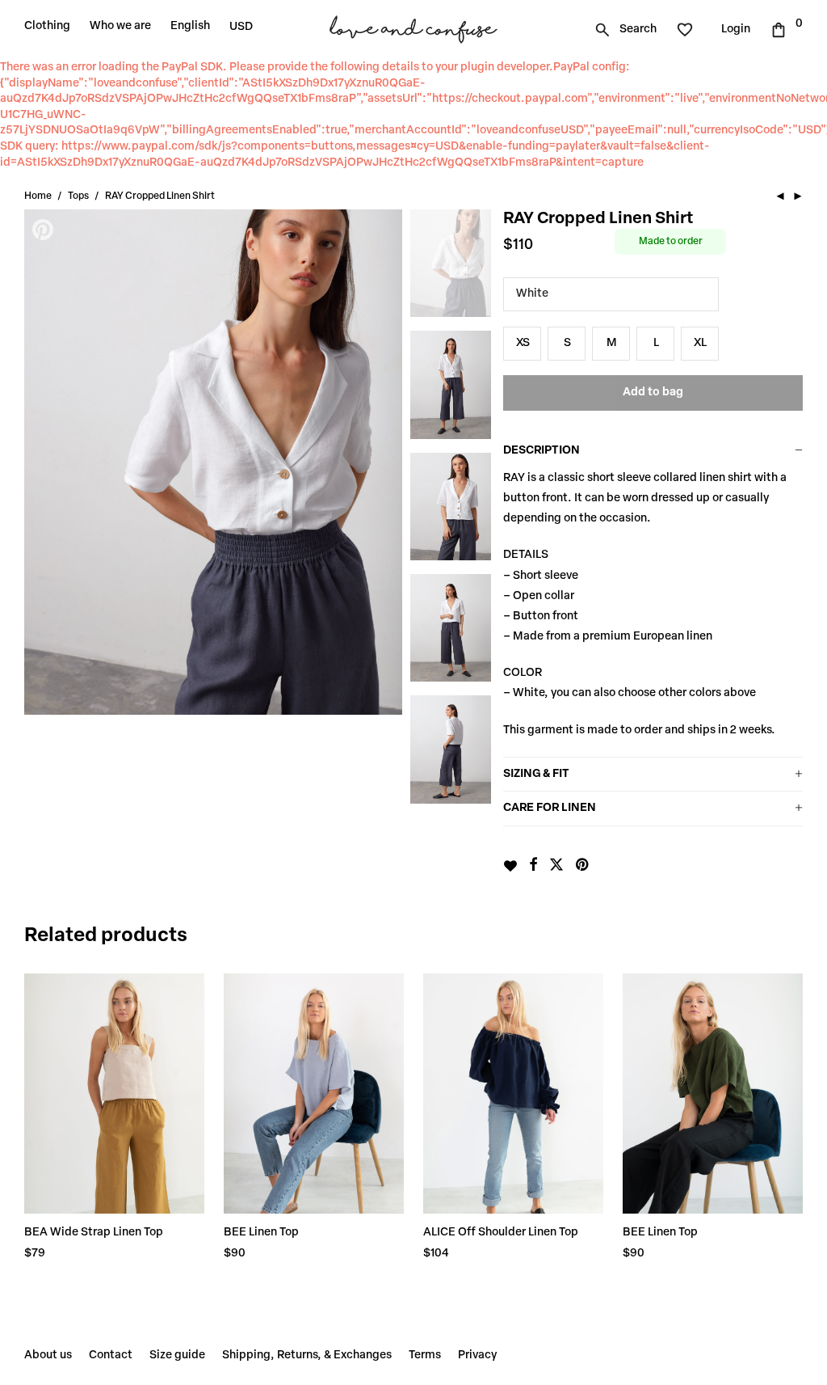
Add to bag (653, 392)
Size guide (177, 1355)
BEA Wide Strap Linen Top (93, 1233)
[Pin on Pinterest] (583, 866)
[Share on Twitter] (556, 866)
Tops (78, 196)
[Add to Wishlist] (510, 865)
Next (382, 461)
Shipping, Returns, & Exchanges (307, 1355)
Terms (425, 1355)
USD (241, 27)
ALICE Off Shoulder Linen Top (500, 1233)
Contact (110, 1355)
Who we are (120, 26)
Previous (44, 461)
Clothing (47, 26)
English (190, 26)
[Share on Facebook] (533, 866)
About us (48, 1355)
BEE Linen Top (261, 1233)
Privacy (477, 1355)
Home (38, 196)
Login (735, 29)
